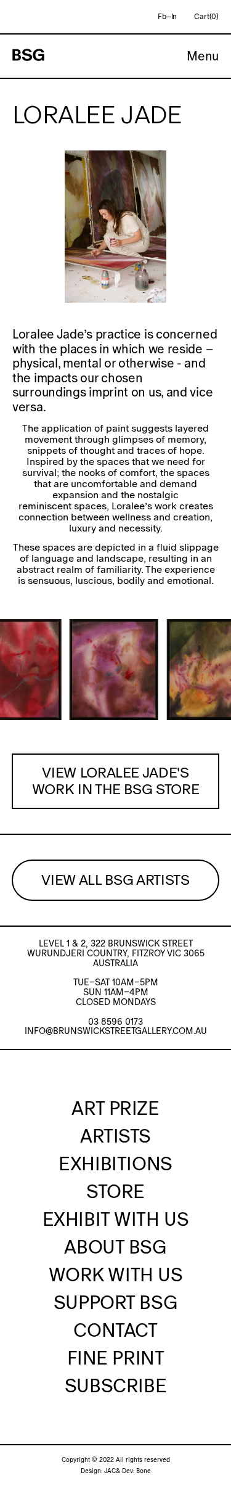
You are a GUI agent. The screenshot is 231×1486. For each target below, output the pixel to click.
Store (115, 1191)
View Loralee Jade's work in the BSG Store (116, 781)
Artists (115, 1135)
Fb (162, 16)
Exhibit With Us (116, 1219)
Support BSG (115, 1302)
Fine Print (115, 1357)
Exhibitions (115, 1163)
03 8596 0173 (115, 1022)
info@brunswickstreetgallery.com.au (116, 1031)
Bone (143, 1471)
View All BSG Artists (115, 879)
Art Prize (115, 1108)
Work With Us (116, 1274)
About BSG (115, 1246)
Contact (115, 1330)
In (174, 16)
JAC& (112, 1471)
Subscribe (115, 1385)
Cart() (206, 16)
